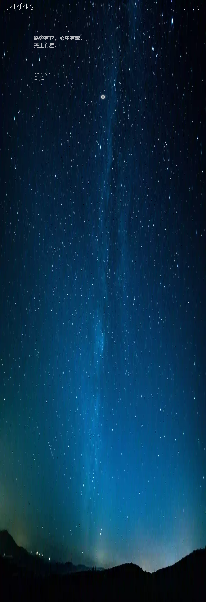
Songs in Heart (39, 77)
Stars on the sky (39, 79)
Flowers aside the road (42, 74)
